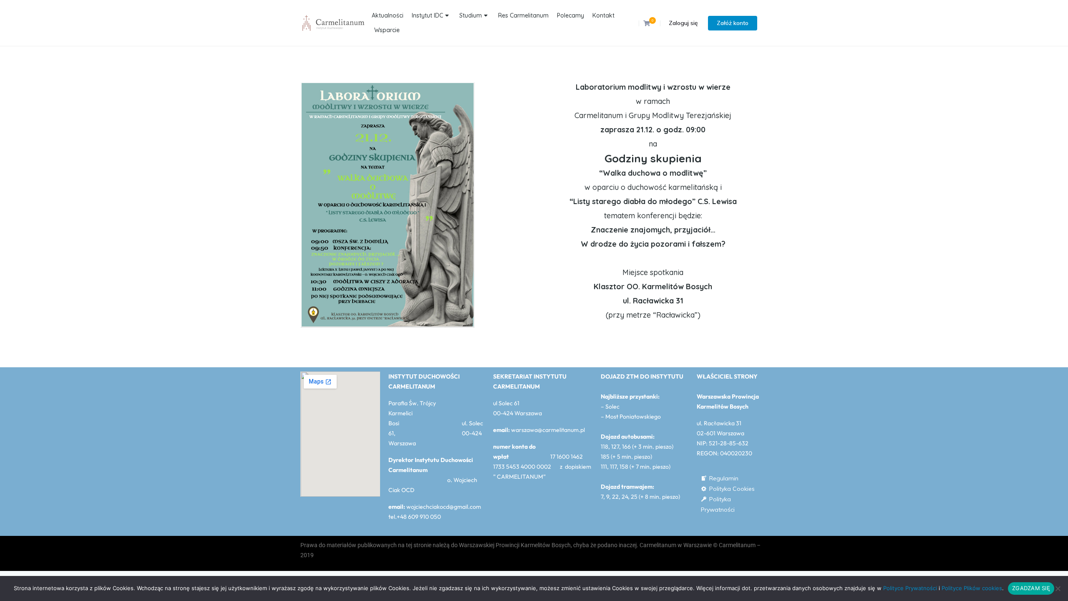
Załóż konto (732, 23)
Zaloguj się (683, 23)
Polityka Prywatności (718, 500)
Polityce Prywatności (910, 588)
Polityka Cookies (732, 488)
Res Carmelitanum (523, 15)
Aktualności (387, 15)
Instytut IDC (427, 15)
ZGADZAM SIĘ (1031, 588)
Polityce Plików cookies (972, 588)
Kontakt (603, 15)
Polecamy (570, 15)
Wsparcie (387, 30)
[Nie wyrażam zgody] (1057, 588)
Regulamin (723, 478)
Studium (470, 15)
